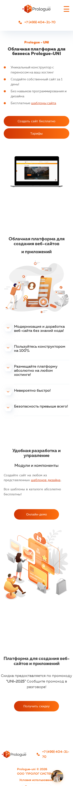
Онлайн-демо (36, 514)
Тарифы (36, 133)
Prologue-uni (26, 769)
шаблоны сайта (43, 103)
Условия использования (36, 780)
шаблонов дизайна (45, 480)
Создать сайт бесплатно (36, 121)
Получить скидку (36, 706)
